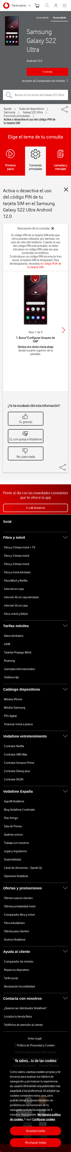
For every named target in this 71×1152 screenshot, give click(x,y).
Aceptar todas (35, 1131)
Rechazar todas (35, 1142)
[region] (35, 1099)
